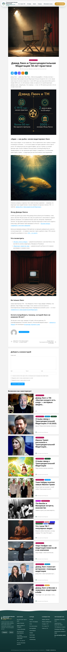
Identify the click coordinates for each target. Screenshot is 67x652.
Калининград (32, 639)
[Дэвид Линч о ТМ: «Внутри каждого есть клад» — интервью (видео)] (21, 403)
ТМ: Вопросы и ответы (60, 627)
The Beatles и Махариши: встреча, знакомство (44, 505)
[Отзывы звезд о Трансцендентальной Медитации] (21, 466)
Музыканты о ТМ (39, 523)
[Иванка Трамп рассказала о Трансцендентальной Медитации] (21, 445)
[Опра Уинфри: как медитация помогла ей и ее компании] (21, 551)
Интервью (47, 585)
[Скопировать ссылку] (26, 73)
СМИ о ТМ (45, 523)
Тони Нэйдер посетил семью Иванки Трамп (45, 483)
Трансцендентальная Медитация (42, 432)
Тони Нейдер (47, 479)
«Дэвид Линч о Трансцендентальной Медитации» (28, 207)
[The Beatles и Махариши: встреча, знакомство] (21, 508)
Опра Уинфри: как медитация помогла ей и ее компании (46, 548)
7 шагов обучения (21, 629)
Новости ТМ (47, 416)
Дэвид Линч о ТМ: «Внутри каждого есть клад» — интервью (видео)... (45, 401)
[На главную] (1, 617)
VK (15, 73)
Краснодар (32, 635)
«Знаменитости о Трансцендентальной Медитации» (24, 309)
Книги (34, 3)
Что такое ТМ (21, 3)
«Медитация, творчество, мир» (21, 246)
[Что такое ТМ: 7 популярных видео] (21, 530)
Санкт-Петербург (33, 621)
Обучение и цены (48, 3)
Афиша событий (45, 619)
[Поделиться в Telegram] (12, 73)
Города (40, 3)
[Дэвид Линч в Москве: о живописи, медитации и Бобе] (21, 593)
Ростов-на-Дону (33, 626)
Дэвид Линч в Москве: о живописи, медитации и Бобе (46, 590)
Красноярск (32, 637)
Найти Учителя (60, 3)
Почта (11, 632)
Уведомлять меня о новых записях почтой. (21, 380)
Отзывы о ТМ (53, 416)
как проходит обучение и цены (32, 324)
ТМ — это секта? (21, 640)
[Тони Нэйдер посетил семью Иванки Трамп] (21, 487)
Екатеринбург (32, 628)
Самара (31, 632)
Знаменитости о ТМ (33, 60)
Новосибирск (32, 630)
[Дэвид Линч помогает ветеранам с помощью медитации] (21, 572)
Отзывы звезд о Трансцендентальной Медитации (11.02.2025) (45, 421)
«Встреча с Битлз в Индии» (20, 241)
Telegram (4, 632)
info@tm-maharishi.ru (51, 650)
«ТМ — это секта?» (32, 233)
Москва (31, 619)
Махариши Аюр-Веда (59, 629)
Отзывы (29, 3)
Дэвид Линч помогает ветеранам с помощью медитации (45, 569)
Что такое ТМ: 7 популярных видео (43, 527)
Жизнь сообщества (46, 621)
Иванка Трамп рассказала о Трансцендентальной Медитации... (45, 443)
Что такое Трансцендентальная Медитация (22, 637)
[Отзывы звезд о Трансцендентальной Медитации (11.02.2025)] (21, 424)
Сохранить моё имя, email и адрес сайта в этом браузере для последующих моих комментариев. (30, 375)
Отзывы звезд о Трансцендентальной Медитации (45, 463)
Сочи (30, 623)
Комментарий (13, 355)
